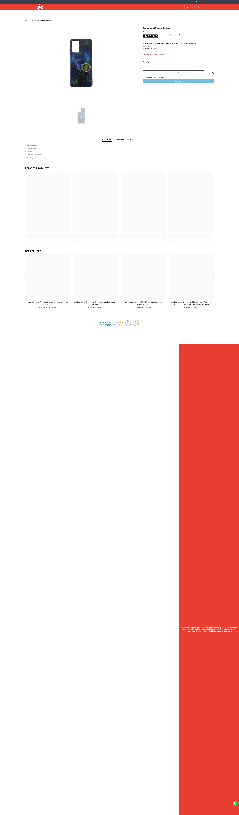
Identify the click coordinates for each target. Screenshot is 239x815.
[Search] (193, 7)
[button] (25, 276)
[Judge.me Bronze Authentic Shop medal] (136, 323)
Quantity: (146, 62)
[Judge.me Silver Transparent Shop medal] (128, 323)
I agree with (149, 77)
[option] (81, 64)
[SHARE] (212, 72)
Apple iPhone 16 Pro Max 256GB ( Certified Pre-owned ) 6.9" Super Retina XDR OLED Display (191, 303)
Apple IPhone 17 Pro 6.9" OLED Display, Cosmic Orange (48, 303)
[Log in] (192, 2)
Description (107, 139)
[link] (48, 236)
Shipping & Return (125, 139)
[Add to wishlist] (208, 72)
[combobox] (193, 7)
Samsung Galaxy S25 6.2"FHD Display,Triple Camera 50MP (143, 303)
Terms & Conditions (159, 77)
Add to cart (173, 72)
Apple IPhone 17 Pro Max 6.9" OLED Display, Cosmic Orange (96, 303)
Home (27, 20)
